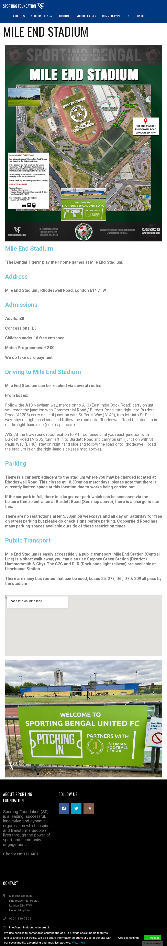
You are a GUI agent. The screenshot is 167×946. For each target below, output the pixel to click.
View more (79, 942)
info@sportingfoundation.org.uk (29, 927)
